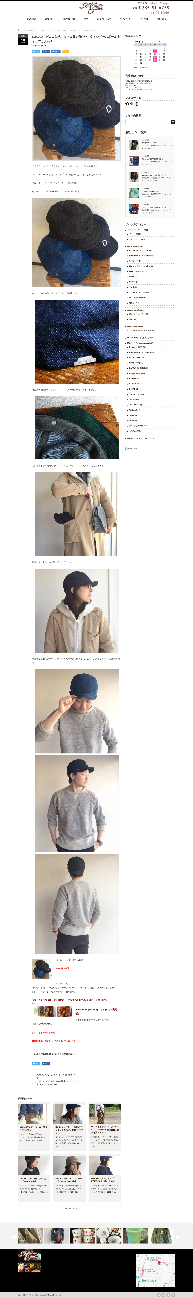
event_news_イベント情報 (137, 230)
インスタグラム (124, 19)
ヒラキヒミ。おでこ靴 (137, 292)
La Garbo (132, 378)
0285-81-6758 (130, 85)
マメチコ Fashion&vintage (36, 1295)
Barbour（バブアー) (136, 347)
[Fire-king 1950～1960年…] (83, 1236)
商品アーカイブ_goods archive (138, 343)
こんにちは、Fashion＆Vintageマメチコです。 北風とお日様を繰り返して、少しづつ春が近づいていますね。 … (33, 1137)
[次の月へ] (164, 41)
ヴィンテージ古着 (135, 298)
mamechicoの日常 (134, 310)
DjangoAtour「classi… (150, 143)
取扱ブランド (49, 19)
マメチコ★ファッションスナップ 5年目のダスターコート (57, 1076)
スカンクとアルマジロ (137, 426)
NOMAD (132, 389)
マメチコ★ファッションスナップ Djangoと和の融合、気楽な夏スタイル (105, 1130)
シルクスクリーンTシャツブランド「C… (156, 207)
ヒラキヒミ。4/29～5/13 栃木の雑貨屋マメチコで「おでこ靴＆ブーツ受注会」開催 (56, 1082)
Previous (14, 1236)
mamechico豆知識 (134, 326)
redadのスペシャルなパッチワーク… (155, 175)
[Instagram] (173, 1295)
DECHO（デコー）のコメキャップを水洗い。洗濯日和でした (69, 1130)
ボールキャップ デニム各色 (69, 960)
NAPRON (132, 384)
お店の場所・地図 (69, 19)
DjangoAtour (134, 261)
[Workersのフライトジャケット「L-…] (135, 1236)
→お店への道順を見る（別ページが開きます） (54, 1054)
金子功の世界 (134, 431)
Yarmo (131, 415)
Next (177, 1236)
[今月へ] (159, 41)
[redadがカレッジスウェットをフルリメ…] (30, 1236)
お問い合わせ (161, 19)
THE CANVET (134, 405)
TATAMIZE (133, 399)
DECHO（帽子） (41, 46)
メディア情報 (143, 19)
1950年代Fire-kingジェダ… (151, 191)
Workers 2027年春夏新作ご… (152, 159)
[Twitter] (164, 1295)
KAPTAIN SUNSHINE (137, 368)
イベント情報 (134, 234)
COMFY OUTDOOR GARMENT (140, 256)
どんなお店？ (31, 19)
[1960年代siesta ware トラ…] (57, 1236)
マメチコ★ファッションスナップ (139, 338)
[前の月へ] (155, 41)
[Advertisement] (150, 473)
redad (131, 277)
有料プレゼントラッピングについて (140, 438)
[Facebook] (168, 1295)
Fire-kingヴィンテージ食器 (138, 266)
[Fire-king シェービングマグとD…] (109, 1236)
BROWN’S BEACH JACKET (139, 250)
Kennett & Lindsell (136, 373)
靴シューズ (133, 303)
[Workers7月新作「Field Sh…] (162, 1236)
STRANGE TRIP (135, 394)
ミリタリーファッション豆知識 (140, 331)
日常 (130, 319)
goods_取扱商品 (133, 246)
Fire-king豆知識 (135, 271)
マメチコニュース (135, 239)
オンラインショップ (104, 19)
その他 (131, 287)
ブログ (86, 19)
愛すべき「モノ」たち (137, 314)
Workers (132, 282)
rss (159, 1295)
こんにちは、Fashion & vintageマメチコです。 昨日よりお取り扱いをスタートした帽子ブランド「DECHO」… (69, 1189)
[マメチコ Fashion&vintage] (124, 13)
